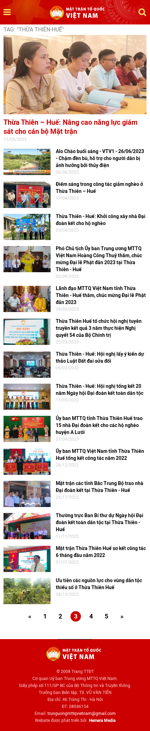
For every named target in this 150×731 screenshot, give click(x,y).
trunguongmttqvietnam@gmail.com (81, 713)
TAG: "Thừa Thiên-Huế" (33, 29)
